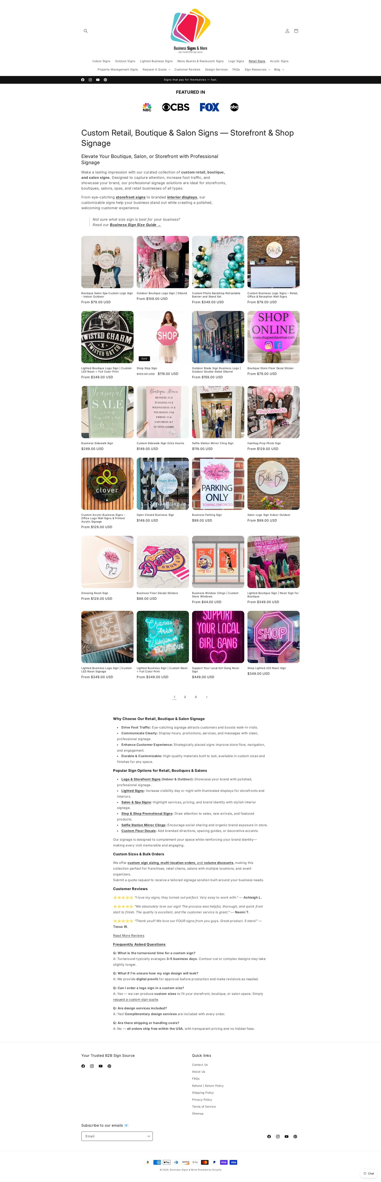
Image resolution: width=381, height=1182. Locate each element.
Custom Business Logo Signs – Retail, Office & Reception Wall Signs (272, 295)
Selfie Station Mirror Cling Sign (213, 443)
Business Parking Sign (207, 514)
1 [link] (174, 697)
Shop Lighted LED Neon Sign (266, 668)
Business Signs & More (183, 1169)
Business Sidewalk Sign (97, 443)
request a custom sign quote (135, 999)
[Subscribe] (148, 1136)
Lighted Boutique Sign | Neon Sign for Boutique (273, 594)
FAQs (195, 1078)
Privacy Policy (202, 1099)
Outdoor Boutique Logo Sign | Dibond (162, 293)
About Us (198, 1071)
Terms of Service (204, 1106)
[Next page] (206, 697)
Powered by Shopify (209, 1169)
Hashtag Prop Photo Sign (264, 443)
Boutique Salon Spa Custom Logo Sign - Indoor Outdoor (107, 295)
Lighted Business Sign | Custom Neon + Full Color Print (162, 669)
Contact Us (200, 1064)
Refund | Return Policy (208, 1085)
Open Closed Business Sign (155, 514)
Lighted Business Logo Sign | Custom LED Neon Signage (106, 669)
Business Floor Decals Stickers (157, 593)
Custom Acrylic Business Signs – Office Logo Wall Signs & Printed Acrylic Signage (103, 518)
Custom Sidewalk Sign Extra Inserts (160, 443)
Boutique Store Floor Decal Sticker (270, 368)
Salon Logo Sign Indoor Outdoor (269, 514)
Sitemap (198, 1113)
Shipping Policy (203, 1092)
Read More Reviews (128, 936)
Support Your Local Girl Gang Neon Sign (215, 669)
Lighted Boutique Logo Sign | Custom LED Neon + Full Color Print (106, 370)
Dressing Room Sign (94, 593)
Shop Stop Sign (147, 368)
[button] (85, 31)
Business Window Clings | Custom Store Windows (215, 594)
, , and (180, 863)
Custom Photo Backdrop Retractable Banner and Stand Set (216, 295)
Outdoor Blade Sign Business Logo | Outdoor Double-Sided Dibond (216, 370)
